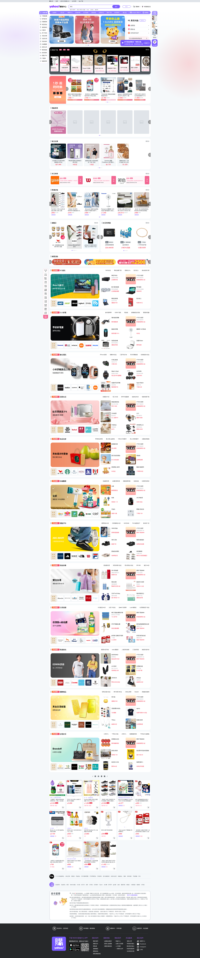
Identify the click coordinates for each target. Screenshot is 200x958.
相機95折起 (113, 354)
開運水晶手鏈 (105, 649)
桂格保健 (136, 481)
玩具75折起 (112, 607)
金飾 (118, 884)
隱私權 (95, 946)
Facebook (143, 944)
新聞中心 (142, 941)
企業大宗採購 (119, 943)
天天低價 (85, 12)
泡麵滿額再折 (133, 734)
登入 (126, 6)
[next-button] (149, 262)
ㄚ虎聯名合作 (119, 948)
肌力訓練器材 (106, 876)
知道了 (146, 43)
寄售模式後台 (130, 943)
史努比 (92, 9)
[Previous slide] (50, 788)
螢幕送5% (127, 270)
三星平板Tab (123, 354)
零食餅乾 (99, 876)
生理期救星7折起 (144, 607)
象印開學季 (108, 312)
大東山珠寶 (128, 692)
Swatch (137, 692)
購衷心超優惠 (108, 943)
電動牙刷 (123, 884)
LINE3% (106, 734)
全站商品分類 (130, 951)
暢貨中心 (70, 12)
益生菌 (114, 884)
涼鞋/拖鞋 (129, 876)
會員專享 (116, 12)
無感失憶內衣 (145, 649)
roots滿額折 (115, 649)
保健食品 (120, 876)
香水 (139, 876)
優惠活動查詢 (108, 946)
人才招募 (118, 946)
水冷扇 (78, 884)
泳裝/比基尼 (114, 876)
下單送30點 (115, 734)
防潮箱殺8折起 (145, 354)
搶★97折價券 (123, 607)
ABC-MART (73, 9)
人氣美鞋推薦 (125, 649)
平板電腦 (135, 876)
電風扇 (126, 312)
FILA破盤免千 (136, 523)
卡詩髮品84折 (102, 607)
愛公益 (125, 12)
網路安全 (95, 943)
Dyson (101, 884)
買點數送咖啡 (145, 692)
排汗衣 (83, 884)
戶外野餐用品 (93, 876)
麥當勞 (96, 9)
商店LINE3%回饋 (81, 9)
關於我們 (95, 941)
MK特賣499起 (118, 692)
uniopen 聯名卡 (136, 12)
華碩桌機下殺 (118, 270)
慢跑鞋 (138, 884)
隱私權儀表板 (97, 953)
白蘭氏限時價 (116, 481)
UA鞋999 (126, 523)
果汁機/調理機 (84, 876)
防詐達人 (136, 270)
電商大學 (129, 941)
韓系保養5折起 (117, 565)
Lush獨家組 (133, 607)
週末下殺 (109, 12)
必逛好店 (101, 12)
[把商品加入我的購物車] (63, 807)
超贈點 (146, 12)
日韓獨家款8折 (116, 523)
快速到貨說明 (130, 948)
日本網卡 (96, 884)
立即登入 (142, 20)
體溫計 (128, 884)
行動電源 (133, 884)
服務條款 (95, 948)
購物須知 (95, 951)
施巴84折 (146, 565)
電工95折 (115, 397)
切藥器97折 (106, 397)
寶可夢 (110, 884)
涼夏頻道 (93, 12)
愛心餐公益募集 (110, 439)
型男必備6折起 (106, 692)
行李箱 (91, 884)
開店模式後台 (130, 946)
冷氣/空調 (67, 876)
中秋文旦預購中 (122, 439)
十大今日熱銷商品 (59, 876)
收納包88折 (135, 397)
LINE (141, 949)
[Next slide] (64, 788)
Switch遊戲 (73, 884)
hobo (88, 9)
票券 (87, 884)
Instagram (143, 947)
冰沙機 (105, 884)
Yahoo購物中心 (57, 6)
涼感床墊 (57, 884)
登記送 (62, 12)
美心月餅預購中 (134, 439)
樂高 (68, 884)
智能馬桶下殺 (145, 397)
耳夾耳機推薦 (134, 354)
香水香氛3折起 (129, 565)
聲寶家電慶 (146, 312)
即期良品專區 (99, 439)
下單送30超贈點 (144, 734)
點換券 (54, 12)
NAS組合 (108, 270)
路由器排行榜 (145, 270)
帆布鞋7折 (146, 523)
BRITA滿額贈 (125, 397)
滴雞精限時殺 (126, 481)
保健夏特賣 (106, 481)
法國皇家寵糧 (145, 439)
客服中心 (118, 941)
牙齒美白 (78, 876)
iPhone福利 (103, 354)
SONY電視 (118, 312)
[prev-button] (50, 262)
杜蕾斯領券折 (145, 481)
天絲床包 (63, 884)
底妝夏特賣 (107, 565)
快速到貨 (77, 12)
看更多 (154, 37)
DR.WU (138, 565)
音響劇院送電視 (135, 312)
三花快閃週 (135, 649)
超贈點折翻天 (108, 941)
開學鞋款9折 (105, 523)
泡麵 (124, 876)
